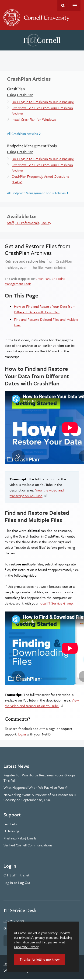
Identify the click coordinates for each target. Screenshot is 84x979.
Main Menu (74, 5)
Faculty (46, 222)
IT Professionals (27, 222)
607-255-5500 (14, 920)
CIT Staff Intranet (16, 875)
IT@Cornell (42, 40)
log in (22, 734)
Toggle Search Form (63, 5)
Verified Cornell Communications (28, 845)
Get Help (10, 823)
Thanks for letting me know (40, 959)
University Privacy (26, 947)
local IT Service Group (56, 603)
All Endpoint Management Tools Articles (36, 192)
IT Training (11, 830)
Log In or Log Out (17, 882)
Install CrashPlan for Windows (34, 119)
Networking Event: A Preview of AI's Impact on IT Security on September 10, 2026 (40, 797)
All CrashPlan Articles (22, 133)
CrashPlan (42, 278)
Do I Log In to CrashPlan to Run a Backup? (43, 101)
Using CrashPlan (20, 95)
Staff (10, 222)
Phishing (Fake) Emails (20, 838)
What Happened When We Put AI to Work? (36, 787)
